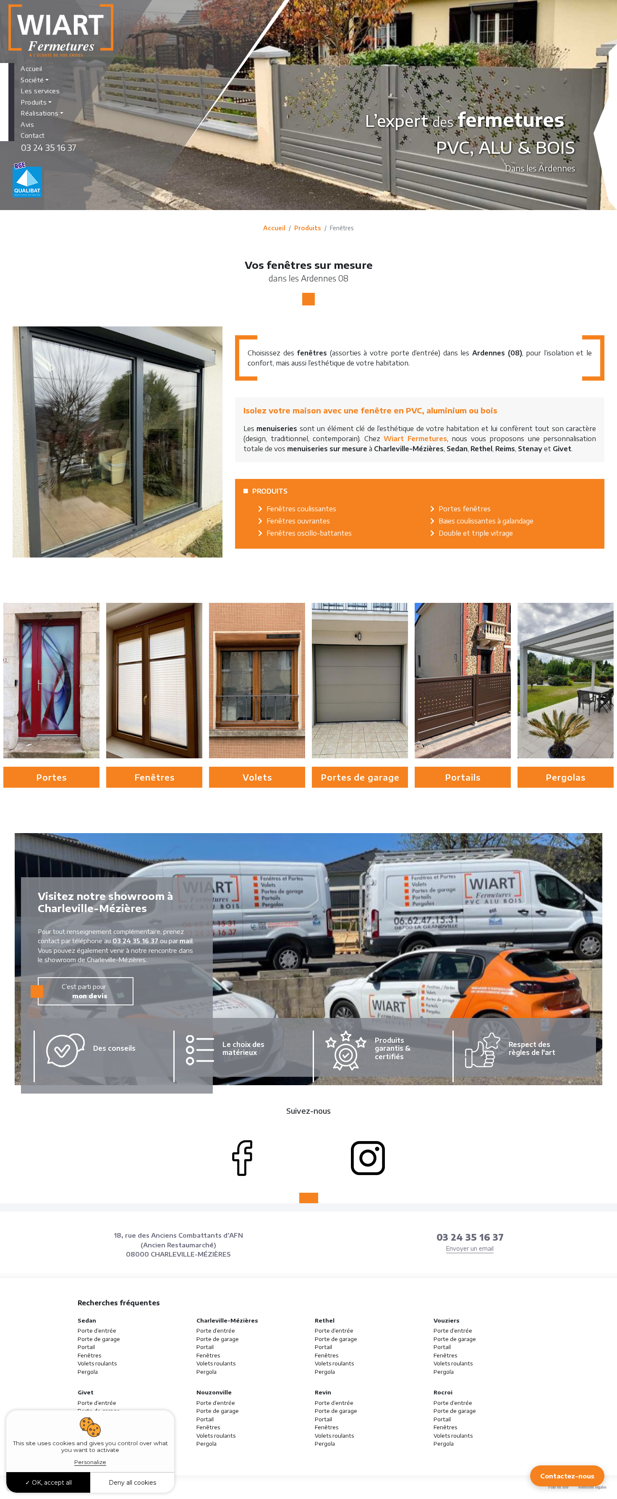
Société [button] (32, 80)
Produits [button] (34, 102)
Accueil (31, 68)
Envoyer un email (470, 1248)
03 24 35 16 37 (48, 147)
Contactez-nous (567, 1476)
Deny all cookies (132, 1482)
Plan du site (558, 1487)
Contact (33, 135)
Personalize (90, 1462)
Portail (86, 1347)
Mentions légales (592, 1487)
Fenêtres (89, 1355)
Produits (307, 227)
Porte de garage (99, 1339)
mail (186, 940)
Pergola (88, 1371)
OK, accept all (51, 1482)
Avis (27, 124)
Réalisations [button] (39, 113)
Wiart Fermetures (415, 438)
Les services (40, 91)
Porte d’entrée (97, 1330)
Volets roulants (97, 1363)
